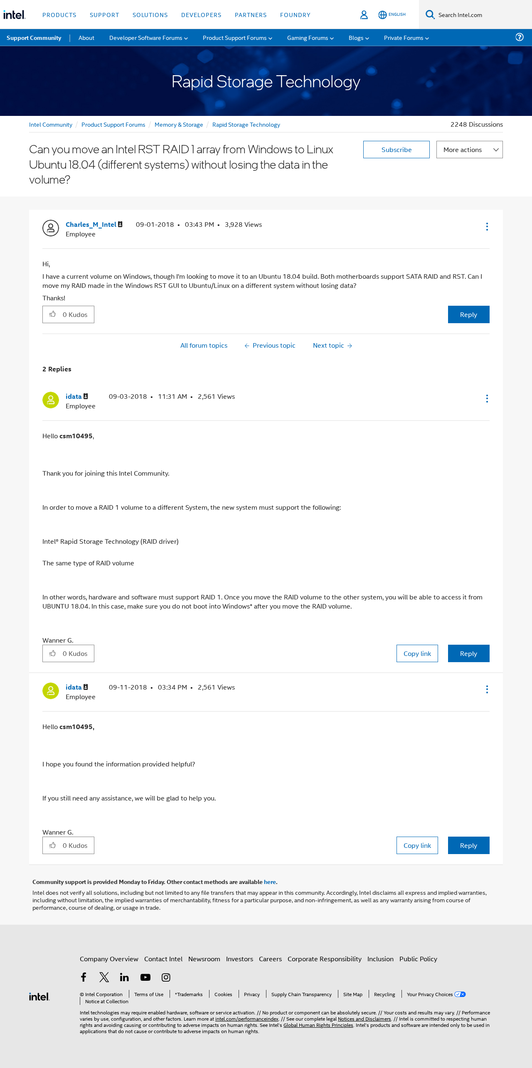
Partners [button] (251, 14)
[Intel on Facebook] (83, 978)
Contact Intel (163, 958)
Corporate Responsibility (325, 958)
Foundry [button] (295, 14)
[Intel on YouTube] (145, 978)
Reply (468, 314)
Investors (239, 958)
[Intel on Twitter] (104, 978)
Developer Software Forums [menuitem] (145, 37)
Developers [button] (201, 14)
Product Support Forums (113, 124)
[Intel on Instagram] (166, 978)
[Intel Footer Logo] (39, 995)
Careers (270, 958)
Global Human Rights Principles (318, 1025)
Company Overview (109, 958)
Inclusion (380, 958)
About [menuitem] (86, 37)
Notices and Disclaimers (364, 1018)
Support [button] (104, 14)
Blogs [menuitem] (356, 37)
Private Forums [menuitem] (404, 37)
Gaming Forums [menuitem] (307, 37)
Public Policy (418, 958)
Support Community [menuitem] (34, 37)
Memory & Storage (179, 124)
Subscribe (397, 149)
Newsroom (204, 958)
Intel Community (50, 124)
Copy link (417, 653)
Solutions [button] (150, 14)
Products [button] (59, 14)
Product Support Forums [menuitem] (235, 37)
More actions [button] (462, 149)
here (270, 881)
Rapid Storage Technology (246, 124)
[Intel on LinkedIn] (125, 978)
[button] (486, 226)
